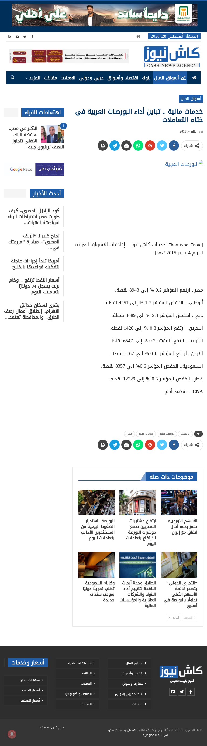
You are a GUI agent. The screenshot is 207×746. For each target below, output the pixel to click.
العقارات (137, 704)
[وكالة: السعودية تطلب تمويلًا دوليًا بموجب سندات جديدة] (96, 565)
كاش (129, 433)
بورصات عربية (166, 433)
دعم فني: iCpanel (52, 727)
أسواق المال (166, 77)
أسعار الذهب (31, 690)
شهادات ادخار (30, 680)
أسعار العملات (30, 701)
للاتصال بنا (130, 730)
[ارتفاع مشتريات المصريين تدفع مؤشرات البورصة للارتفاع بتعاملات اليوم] (137, 502)
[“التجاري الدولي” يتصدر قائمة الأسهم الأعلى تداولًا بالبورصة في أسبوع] (179, 565)
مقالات (50, 77)
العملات (68, 77)
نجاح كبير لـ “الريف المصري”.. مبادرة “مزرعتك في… (34, 241)
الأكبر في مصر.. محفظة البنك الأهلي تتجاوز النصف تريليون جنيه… (36, 137)
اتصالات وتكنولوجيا (78, 694)
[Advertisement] (138, 269)
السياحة (86, 704)
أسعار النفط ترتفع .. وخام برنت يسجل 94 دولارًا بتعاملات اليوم (34, 286)
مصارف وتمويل (132, 684)
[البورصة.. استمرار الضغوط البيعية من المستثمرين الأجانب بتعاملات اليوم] (96, 502)
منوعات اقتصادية (80, 663)
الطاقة (87, 673)
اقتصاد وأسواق (122, 77)
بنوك (146, 77)
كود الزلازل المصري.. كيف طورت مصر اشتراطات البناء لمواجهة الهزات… (34, 216)
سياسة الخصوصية (155, 735)
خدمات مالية (146, 433)
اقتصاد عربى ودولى (129, 694)
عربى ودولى (91, 77)
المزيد (34, 77)
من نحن (114, 730)
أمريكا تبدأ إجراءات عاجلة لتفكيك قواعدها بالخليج (35, 263)
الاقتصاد (185, 433)
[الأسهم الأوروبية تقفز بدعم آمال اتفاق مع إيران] (179, 502)
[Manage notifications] (12, 734)
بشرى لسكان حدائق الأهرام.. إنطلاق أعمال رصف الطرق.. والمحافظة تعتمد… (32, 311)
